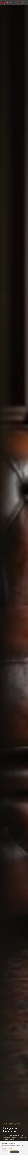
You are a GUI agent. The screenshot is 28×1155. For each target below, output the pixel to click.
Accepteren (14, 1151)
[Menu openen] (26, 2)
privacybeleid (9, 1148)
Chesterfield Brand (11, 2)
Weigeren (5, 1151)
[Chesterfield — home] (4, 2)
